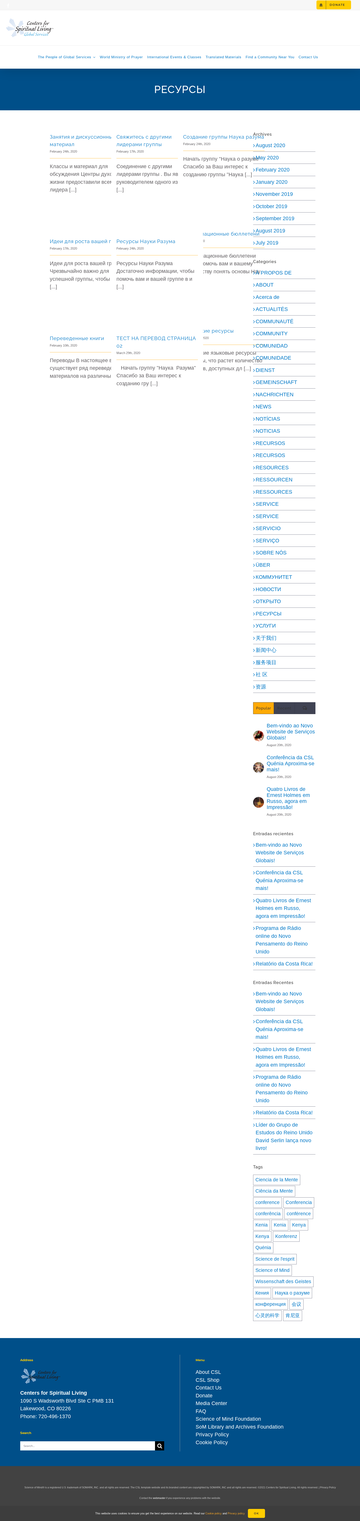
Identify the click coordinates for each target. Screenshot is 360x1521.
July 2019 (267, 243)
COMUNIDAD (272, 346)
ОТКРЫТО (268, 601)
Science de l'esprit (274, 1259)
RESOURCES (272, 467)
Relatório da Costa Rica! (284, 964)
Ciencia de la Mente (276, 1179)
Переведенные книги (77, 338)
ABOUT (265, 285)
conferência (268, 1213)
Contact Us (209, 1388)
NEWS (263, 406)
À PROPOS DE (274, 273)
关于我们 (266, 638)
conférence (299, 1213)
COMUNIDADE (273, 358)
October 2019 (271, 206)
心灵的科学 (267, 1315)
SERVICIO (268, 528)
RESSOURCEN (274, 479)
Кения (262, 1293)
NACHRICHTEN (275, 394)
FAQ (201, 1411)
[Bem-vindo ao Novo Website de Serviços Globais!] (258, 734)
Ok (256, 1513)
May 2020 (267, 157)
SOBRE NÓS (271, 552)
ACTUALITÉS (272, 309)
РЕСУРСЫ (268, 613)
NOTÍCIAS (268, 419)
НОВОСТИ (268, 589)
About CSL (208, 1372)
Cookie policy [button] (213, 1513)
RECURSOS (270, 443)
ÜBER (263, 565)
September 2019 (275, 218)
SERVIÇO (267, 540)
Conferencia (299, 1202)
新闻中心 (266, 650)
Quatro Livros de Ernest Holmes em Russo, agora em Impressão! (288, 798)
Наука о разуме (292, 1293)
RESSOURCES (274, 492)
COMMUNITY (272, 333)
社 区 (262, 674)
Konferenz (286, 1236)
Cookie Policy (212, 1442)
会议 (296, 1304)
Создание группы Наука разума (223, 137)
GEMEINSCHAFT (276, 382)
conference (267, 1202)
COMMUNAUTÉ (275, 321)
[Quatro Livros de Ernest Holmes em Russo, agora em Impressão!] (258, 801)
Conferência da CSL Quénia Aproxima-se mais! (290, 763)
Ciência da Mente (274, 1191)
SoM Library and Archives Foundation (240, 1427)
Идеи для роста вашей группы (88, 241)
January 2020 (272, 182)
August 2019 (270, 231)
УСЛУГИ (266, 626)
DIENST (265, 370)
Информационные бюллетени (221, 234)
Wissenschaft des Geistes (283, 1281)
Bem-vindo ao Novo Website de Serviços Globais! (291, 732)
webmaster (159, 1498)
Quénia (263, 1247)
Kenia (261, 1225)
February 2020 (273, 170)
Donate (204, 1395)
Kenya (299, 1225)
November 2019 (274, 194)
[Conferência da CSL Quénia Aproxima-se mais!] (258, 766)
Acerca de (267, 297)
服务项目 (266, 662)
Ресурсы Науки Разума (145, 241)
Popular (263, 708)
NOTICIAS (268, 431)
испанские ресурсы (208, 331)
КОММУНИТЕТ (274, 577)
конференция (270, 1304)
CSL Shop (207, 1380)
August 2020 (270, 145)
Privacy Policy (212, 1434)
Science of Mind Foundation (228, 1419)
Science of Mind (272, 1270)
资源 (261, 687)
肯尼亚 (292, 1315)
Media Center (211, 1403)
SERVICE (267, 504)
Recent (284, 708)
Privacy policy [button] (236, 1513)
